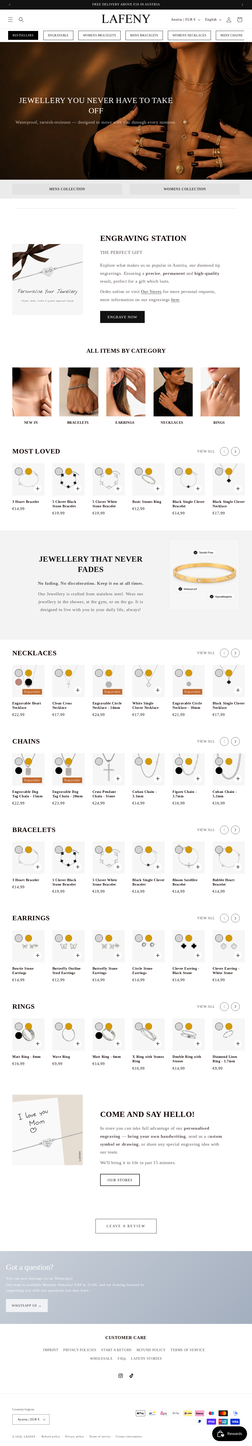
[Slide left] (224, 451)
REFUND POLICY (151, 1350)
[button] (10, 19)
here (175, 299)
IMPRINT (50, 1350)
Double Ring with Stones (187, 1059)
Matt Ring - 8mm (26, 1057)
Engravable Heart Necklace (26, 705)
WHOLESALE (101, 1358)
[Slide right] (235, 451)
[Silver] (18, 471)
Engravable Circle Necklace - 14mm (107, 705)
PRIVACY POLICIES (79, 1350)
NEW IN (31, 422)
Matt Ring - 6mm (107, 1057)
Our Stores (151, 291)
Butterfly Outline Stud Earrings (66, 971)
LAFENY (30, 1436)
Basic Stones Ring (146, 502)
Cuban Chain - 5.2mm (225, 794)
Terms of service (100, 1436)
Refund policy (51, 1436)
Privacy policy (74, 1436)
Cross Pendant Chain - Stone (104, 794)
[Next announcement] (242, 4)
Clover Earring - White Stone (226, 971)
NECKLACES (172, 422)
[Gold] (28, 471)
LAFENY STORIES (146, 1358)
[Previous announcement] (9, 4)
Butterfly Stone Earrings (105, 971)
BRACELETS (78, 422)
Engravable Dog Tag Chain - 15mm (27, 794)
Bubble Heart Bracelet (224, 882)
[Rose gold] (18, 682)
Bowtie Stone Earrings (22, 971)
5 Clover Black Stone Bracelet (64, 504)
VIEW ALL (206, 451)
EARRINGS (125, 422)
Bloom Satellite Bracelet (185, 882)
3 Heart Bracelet (25, 502)
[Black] (28, 682)
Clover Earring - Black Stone (186, 971)
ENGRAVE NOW (122, 317)
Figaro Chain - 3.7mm (185, 794)
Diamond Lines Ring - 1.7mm (225, 1059)
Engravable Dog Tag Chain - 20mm (67, 794)
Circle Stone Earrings (142, 971)
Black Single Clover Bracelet (189, 504)
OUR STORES (120, 1180)
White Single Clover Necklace (145, 705)
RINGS (219, 422)
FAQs (122, 1358)
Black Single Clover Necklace (229, 504)
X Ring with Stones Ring (148, 1059)
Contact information (129, 1436)
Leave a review (126, 1226)
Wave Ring (61, 1057)
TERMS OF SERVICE (188, 1350)
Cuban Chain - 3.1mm (144, 794)
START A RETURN (116, 1350)
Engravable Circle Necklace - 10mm (187, 705)
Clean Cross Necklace (62, 705)
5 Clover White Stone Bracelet (105, 504)
